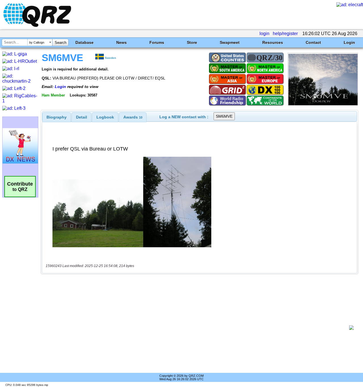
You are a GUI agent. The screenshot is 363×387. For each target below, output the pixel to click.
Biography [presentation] (57, 117)
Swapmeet (230, 42)
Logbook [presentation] (105, 117)
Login (349, 42)
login (264, 33)
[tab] (56, 117)
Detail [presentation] (81, 117)
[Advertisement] (197, 327)
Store (192, 42)
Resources (272, 42)
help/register (285, 33)
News (121, 42)
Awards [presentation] (132, 117)
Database (84, 42)
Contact (313, 42)
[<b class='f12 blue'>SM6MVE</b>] (323, 104)
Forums (156, 42)
